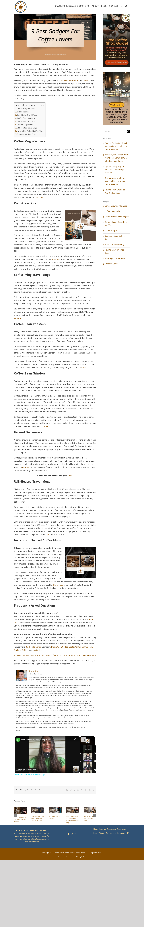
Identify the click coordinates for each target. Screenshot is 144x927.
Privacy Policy (81, 857)
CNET (85, 81)
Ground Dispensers (25, 124)
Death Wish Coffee (59, 647)
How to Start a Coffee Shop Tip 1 (35, 739)
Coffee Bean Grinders (26, 121)
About (101, 833)
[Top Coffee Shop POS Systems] (55, 808)
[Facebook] (68, 834)
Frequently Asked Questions (28, 134)
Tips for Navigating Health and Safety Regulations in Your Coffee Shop (116, 146)
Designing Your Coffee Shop (114, 238)
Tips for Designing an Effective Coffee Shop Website (20, 819)
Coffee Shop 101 (112, 230)
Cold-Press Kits (23, 112)
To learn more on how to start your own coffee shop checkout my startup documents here (55, 655)
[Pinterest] (75, 834)
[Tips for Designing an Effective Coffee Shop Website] (20, 808)
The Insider (58, 585)
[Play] (88, 757)
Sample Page (111, 833)
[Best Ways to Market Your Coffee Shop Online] (90, 808)
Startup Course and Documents (113, 829)
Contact (121, 833)
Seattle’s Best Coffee (78, 647)
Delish (62, 81)
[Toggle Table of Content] (41, 105)
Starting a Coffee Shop (115, 258)
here (83, 368)
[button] (126, 6)
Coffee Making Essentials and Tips (116, 224)
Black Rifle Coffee (33, 647)
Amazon (39, 197)
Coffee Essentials (112, 211)
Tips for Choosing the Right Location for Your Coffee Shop (37, 818)
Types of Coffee (111, 264)
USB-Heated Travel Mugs (27, 128)
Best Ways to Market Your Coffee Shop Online (90, 818)
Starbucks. (37, 650)
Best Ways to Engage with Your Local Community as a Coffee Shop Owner (116, 158)
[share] (75, 739)
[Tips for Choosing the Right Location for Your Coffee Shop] (37, 808)
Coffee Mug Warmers (26, 108)
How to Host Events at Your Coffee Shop (115, 191)
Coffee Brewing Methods (116, 206)
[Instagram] (72, 834)
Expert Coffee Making (114, 244)
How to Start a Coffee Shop (114, 252)
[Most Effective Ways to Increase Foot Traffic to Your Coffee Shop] (72, 808)
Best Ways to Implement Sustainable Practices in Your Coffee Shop (116, 181)
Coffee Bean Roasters (26, 118)
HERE (70, 476)
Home (95, 829)
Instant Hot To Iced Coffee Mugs (30, 131)
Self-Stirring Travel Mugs (27, 115)
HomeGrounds (72, 81)
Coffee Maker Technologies (117, 216)
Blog (95, 833)
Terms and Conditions (66, 857)
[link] (18, 740)
